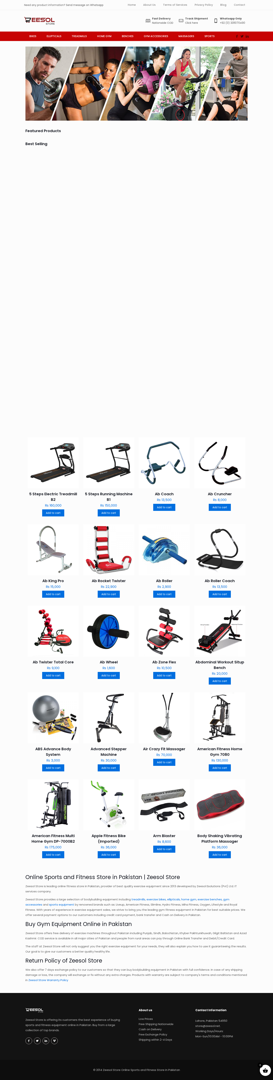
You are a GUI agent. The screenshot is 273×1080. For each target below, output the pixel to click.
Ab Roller (164, 580)
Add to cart (53, 513)
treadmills (138, 899)
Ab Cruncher (154, 206)
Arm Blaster (164, 835)
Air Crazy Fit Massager (164, 749)
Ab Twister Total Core (53, 662)
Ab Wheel (109, 662)
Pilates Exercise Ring (106, 281)
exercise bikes (156, 899)
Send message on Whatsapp (84, 5)
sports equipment (61, 904)
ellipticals (173, 899)
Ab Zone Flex (164, 662)
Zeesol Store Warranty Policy (48, 980)
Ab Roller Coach (220, 580)
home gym (188, 899)
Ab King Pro (208, 281)
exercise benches (210, 899)
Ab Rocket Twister (215, 350)
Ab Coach (96, 206)
